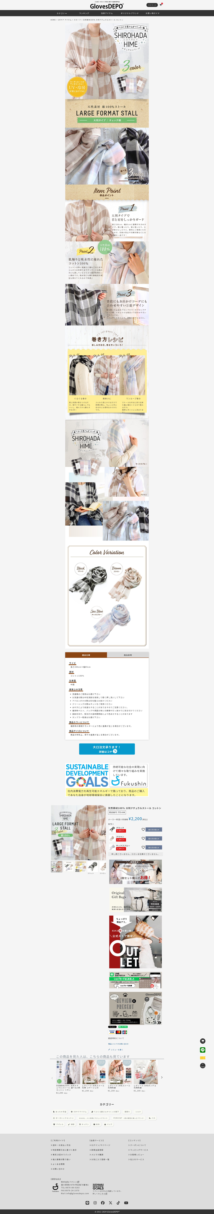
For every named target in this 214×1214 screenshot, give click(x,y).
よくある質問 (59, 1164)
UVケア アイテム (65, 20)
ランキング (84, 13)
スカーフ (77, 20)
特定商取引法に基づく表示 (65, 1150)
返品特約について (116, 1038)
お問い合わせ (59, 1169)
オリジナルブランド (130, 13)
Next (103, 832)
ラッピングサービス (139, 1150)
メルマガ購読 (97, 1154)
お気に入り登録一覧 (100, 1159)
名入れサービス (137, 1159)
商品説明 (128, 655)
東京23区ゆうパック (62, 1154)
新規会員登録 (97, 1150)
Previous (53, 832)
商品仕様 (86, 655)
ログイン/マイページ (100, 1145)
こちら (102, 1193)
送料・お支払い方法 (62, 1145)
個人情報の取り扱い (62, 1159)
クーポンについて (138, 1145)
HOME (53, 20)
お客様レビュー (137, 1154)
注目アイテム (107, 13)
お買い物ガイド (153, 13)
